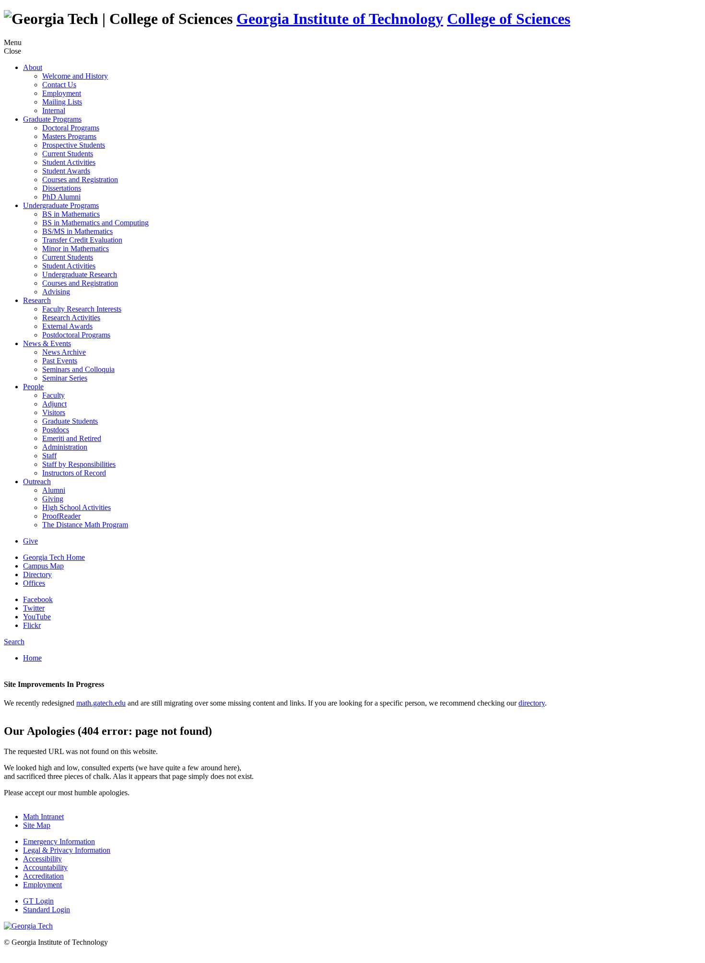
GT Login (38, 901)
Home (32, 658)
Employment (42, 885)
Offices (34, 583)
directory (531, 703)
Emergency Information (59, 841)
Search (14, 642)
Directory (37, 574)
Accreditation (43, 876)
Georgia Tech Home (54, 557)
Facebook (38, 599)
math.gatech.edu (101, 703)
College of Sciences (508, 18)
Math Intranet (43, 816)
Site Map (36, 825)
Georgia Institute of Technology (339, 18)
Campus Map (43, 566)
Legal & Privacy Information (66, 850)
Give (30, 541)
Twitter (34, 608)
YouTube (37, 617)
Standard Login (46, 909)
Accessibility (42, 859)
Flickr (32, 625)
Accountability (45, 867)
